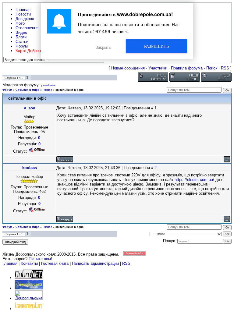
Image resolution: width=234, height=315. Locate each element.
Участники (157, 68)
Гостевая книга (55, 263)
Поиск (211, 68)
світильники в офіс (69, 89)
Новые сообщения (128, 68)
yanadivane (48, 85)
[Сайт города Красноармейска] (29, 308)
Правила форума (187, 68)
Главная (9, 263)
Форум (7, 89)
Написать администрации (96, 263)
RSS (225, 68)
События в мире (27, 89)
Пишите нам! (40, 259)
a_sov (29, 108)
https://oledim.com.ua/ (194, 179)
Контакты (29, 263)
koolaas (29, 167)
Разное (47, 89)
